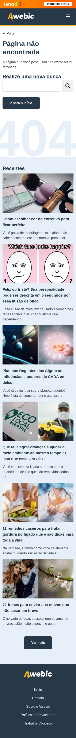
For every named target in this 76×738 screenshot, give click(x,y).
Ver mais (38, 642)
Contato (38, 698)
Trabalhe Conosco (38, 723)
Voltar (10, 33)
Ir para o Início (21, 103)
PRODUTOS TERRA (58, 4)
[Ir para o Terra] (12, 4)
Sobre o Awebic (38, 706)
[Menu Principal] (68, 17)
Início (38, 689)
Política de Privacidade (38, 715)
